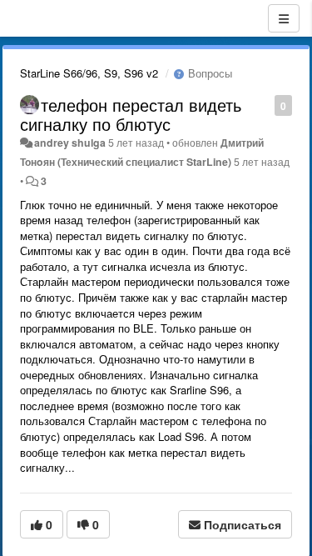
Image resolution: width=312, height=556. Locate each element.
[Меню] (284, 18)
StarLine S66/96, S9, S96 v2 (89, 73)
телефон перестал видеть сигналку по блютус (130, 114)
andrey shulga (70, 142)
